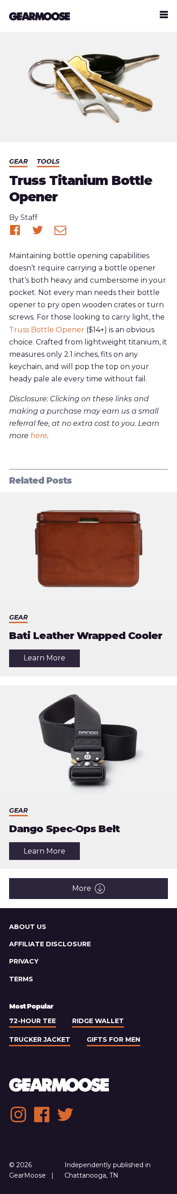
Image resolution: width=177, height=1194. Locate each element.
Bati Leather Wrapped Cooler (85, 635)
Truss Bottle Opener (46, 329)
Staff (29, 217)
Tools (48, 161)
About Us (27, 927)
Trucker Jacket (39, 1039)
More (81, 888)
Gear (18, 161)
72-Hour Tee (32, 1021)
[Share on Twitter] (38, 230)
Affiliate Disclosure (50, 944)
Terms (21, 979)
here (38, 435)
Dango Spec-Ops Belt (64, 829)
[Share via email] (60, 230)
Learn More (52, 660)
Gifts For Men (113, 1039)
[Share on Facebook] (15, 230)
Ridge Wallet (98, 1021)
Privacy (24, 961)
